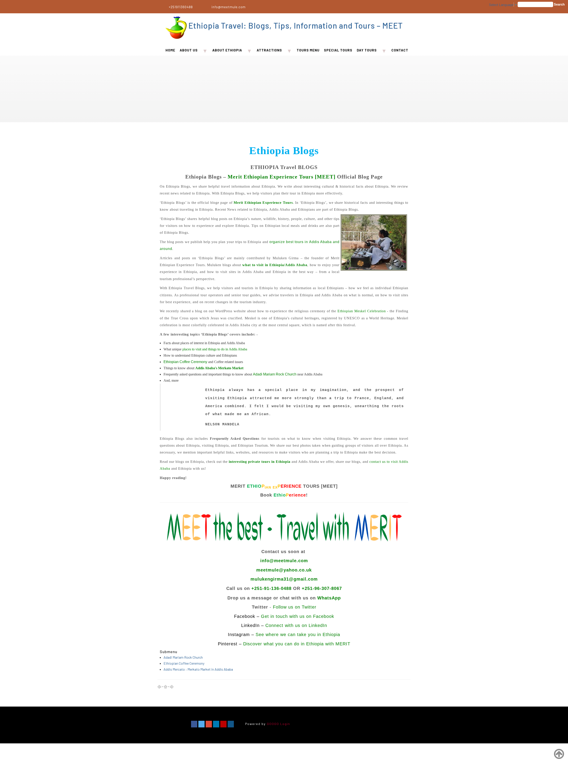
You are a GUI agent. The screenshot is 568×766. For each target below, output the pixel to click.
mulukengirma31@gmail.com (284, 579)
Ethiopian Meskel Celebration (361, 311)
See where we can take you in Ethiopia (298, 634)
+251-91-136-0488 (271, 588)
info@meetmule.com (228, 7)
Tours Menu (308, 50)
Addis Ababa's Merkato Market (219, 368)
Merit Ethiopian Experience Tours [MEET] (281, 177)
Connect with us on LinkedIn (296, 625)
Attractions (269, 50)
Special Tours (338, 50)
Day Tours (367, 50)
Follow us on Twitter (294, 607)
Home (170, 50)
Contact (399, 50)
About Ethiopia (227, 50)
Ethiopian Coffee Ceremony (184, 663)
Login (285, 724)
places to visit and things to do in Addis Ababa (214, 349)
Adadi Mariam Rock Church (183, 657)
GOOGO (273, 724)
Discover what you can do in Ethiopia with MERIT (296, 643)
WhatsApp (329, 597)
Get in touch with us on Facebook (297, 616)
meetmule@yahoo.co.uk (284, 570)
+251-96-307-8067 (322, 588)
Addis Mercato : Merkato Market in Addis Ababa (198, 669)
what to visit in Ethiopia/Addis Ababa (274, 265)
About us (189, 50)
